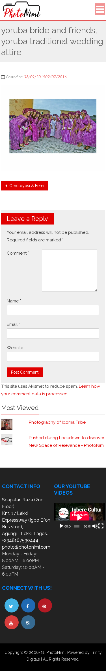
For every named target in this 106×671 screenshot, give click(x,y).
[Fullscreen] (101, 526)
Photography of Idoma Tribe (57, 422)
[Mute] (95, 526)
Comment (18, 253)
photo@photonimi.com (26, 547)
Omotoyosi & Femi (26, 185)
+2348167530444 (20, 540)
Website (15, 347)
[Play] (61, 526)
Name (14, 301)
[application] (79, 517)
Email (13, 324)
